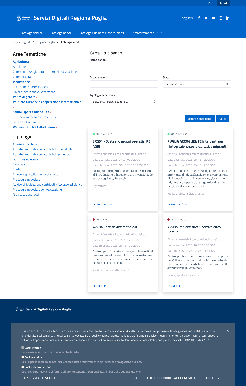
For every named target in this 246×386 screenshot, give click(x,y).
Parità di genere (24, 96)
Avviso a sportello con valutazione (35, 174)
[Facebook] (197, 17)
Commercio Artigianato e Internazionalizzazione (45, 71)
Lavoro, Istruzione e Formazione (34, 91)
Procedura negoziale (26, 179)
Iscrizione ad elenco (26, 159)
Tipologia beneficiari (102, 95)
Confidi (17, 169)
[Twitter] (204, 17)
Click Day (19, 164)
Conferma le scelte (39, 378)
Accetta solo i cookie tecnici (198, 378)
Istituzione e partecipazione (31, 86)
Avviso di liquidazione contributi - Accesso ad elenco (47, 184)
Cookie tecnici (33, 348)
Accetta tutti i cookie (153, 378)
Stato (166, 77)
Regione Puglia (46, 42)
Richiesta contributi (26, 194)
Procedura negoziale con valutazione (37, 189)
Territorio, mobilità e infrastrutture (35, 117)
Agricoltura (21, 61)
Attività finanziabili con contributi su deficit (41, 154)
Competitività (22, 76)
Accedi (224, 3)
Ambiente (19, 66)
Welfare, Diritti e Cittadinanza (34, 127)
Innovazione (21, 81)
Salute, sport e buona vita (31, 111)
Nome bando (98, 60)
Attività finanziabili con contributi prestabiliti (42, 149)
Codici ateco (97, 77)
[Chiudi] (227, 331)
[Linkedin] (226, 17)
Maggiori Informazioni (194, 340)
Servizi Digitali (21, 42)
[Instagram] (219, 17)
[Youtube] (212, 17)
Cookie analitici (34, 357)
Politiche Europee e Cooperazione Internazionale (47, 101)
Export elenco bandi (200, 119)
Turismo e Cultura (24, 122)
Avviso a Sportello (25, 144)
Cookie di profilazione (38, 367)
